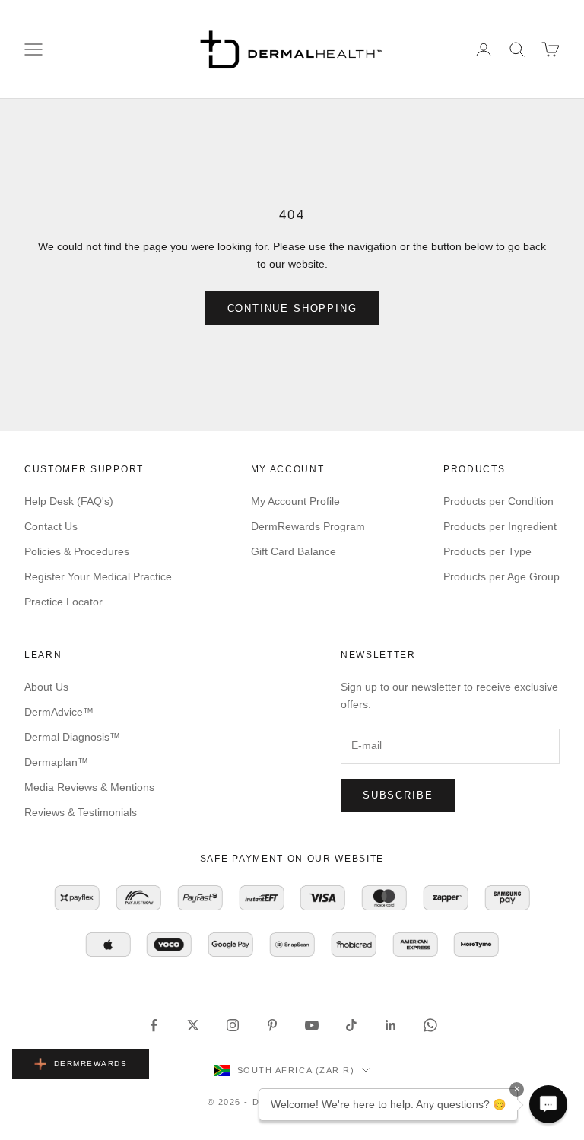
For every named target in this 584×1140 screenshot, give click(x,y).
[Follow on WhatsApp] (430, 1025)
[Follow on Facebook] (153, 1025)
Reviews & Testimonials (80, 812)
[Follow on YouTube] (311, 1025)
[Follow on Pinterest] (272, 1025)
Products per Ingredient (500, 526)
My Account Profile (295, 501)
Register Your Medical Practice (98, 576)
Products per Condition (498, 501)
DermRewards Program (308, 526)
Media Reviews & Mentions (89, 787)
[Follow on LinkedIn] (390, 1025)
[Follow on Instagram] (232, 1025)
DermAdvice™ (59, 712)
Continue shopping (292, 308)
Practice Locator (63, 601)
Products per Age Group (501, 576)
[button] (548, 1104)
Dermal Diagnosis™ (72, 737)
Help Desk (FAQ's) (68, 501)
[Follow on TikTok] (351, 1025)
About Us (46, 687)
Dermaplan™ (56, 762)
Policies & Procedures (76, 551)
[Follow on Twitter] (193, 1025)
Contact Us (51, 526)
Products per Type (487, 551)
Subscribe (398, 795)
